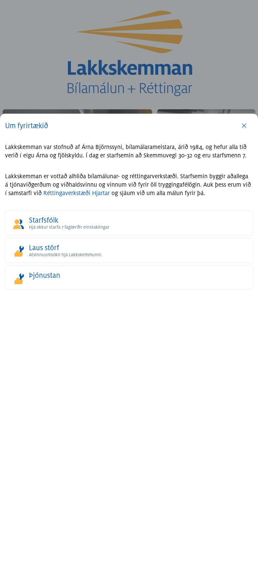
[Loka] (244, 133)
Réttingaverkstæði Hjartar (76, 193)
